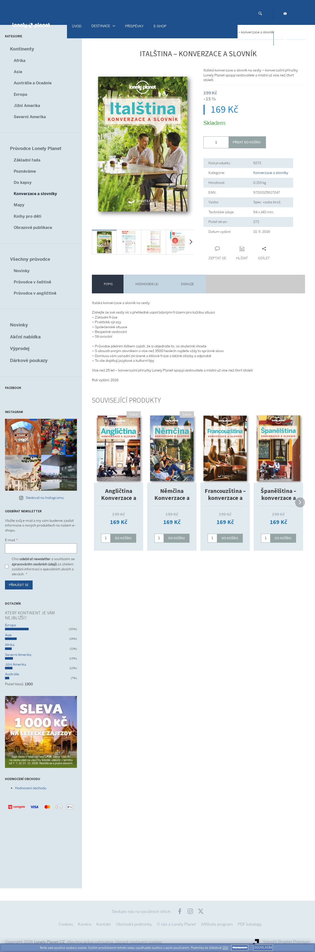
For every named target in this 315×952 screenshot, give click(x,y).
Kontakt (103, 924)
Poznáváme (25, 171)
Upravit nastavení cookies (138, 942)
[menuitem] (76, 26)
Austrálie (12, 674)
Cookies (66, 924)
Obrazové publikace (33, 227)
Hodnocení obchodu (30, 788)
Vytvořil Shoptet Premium (286, 941)
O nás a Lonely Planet (176, 924)
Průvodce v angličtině (35, 293)
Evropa (20, 94)
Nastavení (240, 947)
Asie (18, 71)
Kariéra (84, 924)
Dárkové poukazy (29, 360)
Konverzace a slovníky (35, 193)
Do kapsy (23, 182)
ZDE (225, 948)
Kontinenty (22, 49)
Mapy (19, 205)
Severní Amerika (30, 116)
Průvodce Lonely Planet (36, 148)
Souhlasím (263, 948)
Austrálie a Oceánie (33, 83)
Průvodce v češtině (32, 282)
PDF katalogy (250, 924)
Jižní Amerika (27, 105)
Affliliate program (217, 924)
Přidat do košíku (247, 142)
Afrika (19, 60)
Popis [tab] (108, 284)
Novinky (22, 270)
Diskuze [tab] (187, 284)
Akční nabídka (25, 337)
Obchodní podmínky (134, 924)
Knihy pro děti (27, 216)
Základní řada (27, 160)
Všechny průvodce (30, 259)
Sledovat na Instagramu (45, 497)
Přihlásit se (19, 584)
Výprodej (19, 348)
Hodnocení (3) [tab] (146, 284)
